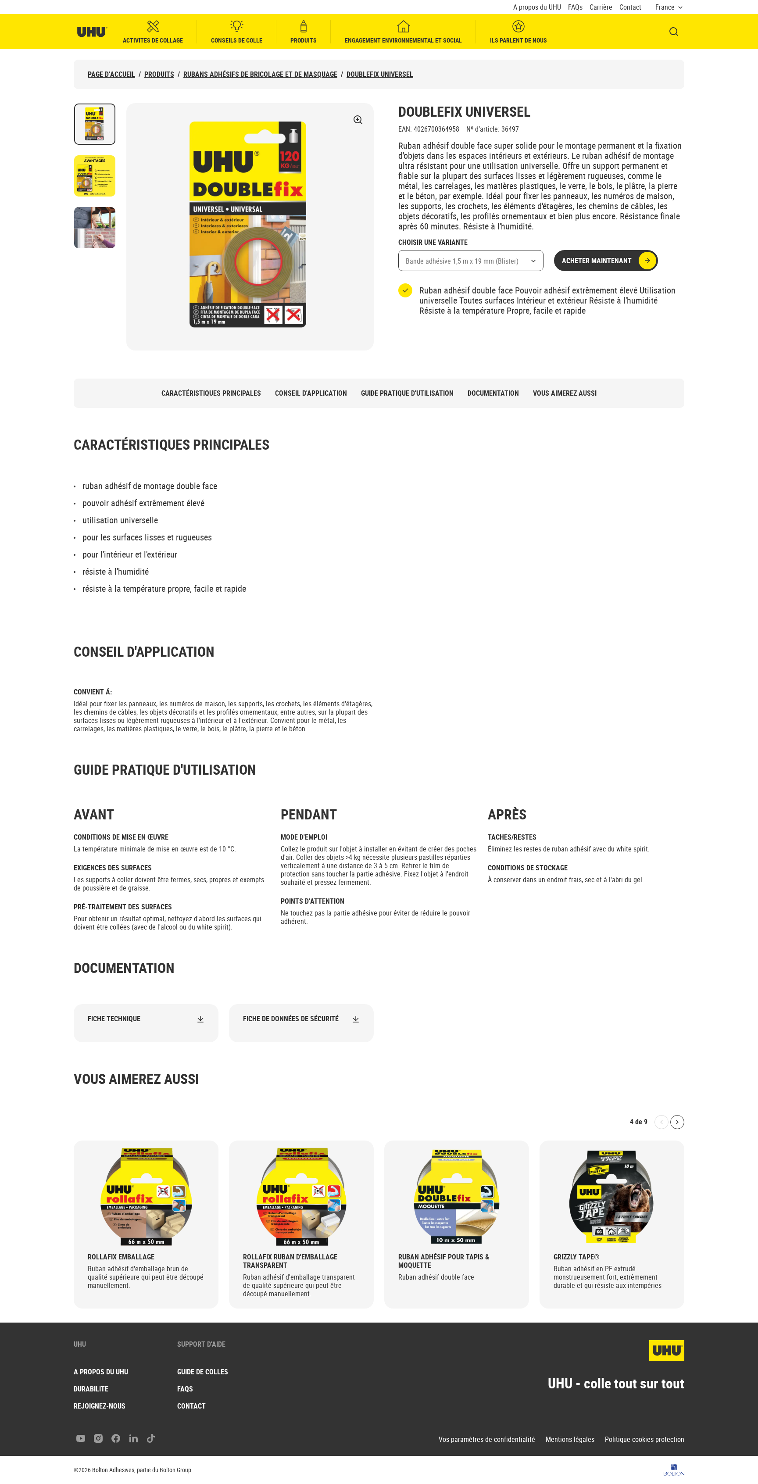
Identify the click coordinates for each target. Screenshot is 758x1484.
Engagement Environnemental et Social (403, 40)
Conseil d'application (311, 393)
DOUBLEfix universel (380, 74)
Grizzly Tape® (577, 1257)
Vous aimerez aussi (565, 393)
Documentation (493, 393)
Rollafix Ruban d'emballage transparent (290, 1261)
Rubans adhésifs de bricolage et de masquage (260, 74)
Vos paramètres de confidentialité (487, 1439)
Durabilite (91, 1389)
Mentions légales (570, 1439)
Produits (303, 40)
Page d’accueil (111, 74)
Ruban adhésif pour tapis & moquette (443, 1261)
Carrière (601, 7)
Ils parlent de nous (518, 40)
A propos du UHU (537, 7)
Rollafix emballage (121, 1257)
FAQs (575, 7)
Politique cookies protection (644, 1439)
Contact (630, 7)
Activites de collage (153, 40)
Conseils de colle (236, 40)
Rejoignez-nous (99, 1406)
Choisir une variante (433, 242)
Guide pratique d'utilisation (407, 393)
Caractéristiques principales (211, 393)
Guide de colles (202, 1372)
